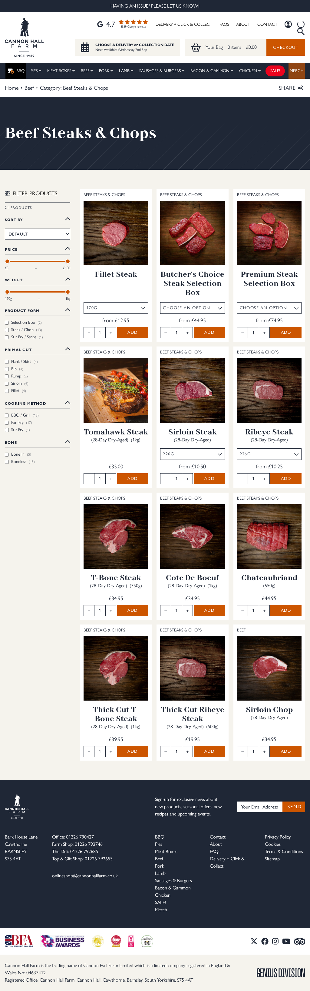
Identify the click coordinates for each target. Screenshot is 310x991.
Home (11, 88)
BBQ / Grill (25, 415)
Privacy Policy (278, 837)
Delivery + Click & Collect (184, 24)
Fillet (18, 390)
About (243, 24)
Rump (19, 376)
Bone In (21, 454)
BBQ (20, 70)
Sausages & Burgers (160, 70)
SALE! (275, 70)
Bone (11, 442)
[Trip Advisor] (299, 941)
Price (11, 249)
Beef (85, 70)
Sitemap (272, 859)
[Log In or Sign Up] (288, 24)
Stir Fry (20, 429)
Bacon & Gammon (209, 70)
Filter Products (35, 193)
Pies (34, 70)
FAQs (224, 24)
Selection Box (26, 322)
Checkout (285, 47)
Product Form (22, 310)
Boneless (23, 461)
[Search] (301, 24)
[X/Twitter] (254, 941)
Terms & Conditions (284, 851)
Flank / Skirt (24, 361)
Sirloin (19, 383)
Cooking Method (25, 403)
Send (295, 806)
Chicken (248, 70)
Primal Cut (18, 349)
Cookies (273, 844)
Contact (267, 24)
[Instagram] (275, 941)
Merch (297, 70)
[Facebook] (265, 941)
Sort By (14, 219)
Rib (17, 368)
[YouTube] (286, 941)
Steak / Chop (26, 329)
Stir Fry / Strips (27, 337)
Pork (104, 70)
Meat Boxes (59, 70)
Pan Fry (21, 422)
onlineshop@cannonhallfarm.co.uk (85, 876)
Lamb (124, 70)
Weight (14, 280)
